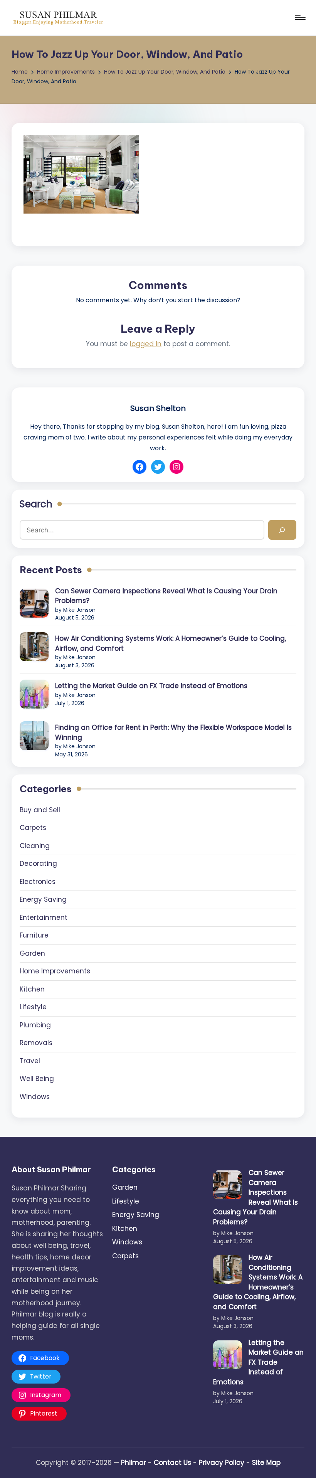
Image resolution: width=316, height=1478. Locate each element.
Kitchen (32, 989)
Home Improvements (55, 971)
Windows (35, 1096)
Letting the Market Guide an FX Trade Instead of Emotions (151, 685)
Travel (30, 1061)
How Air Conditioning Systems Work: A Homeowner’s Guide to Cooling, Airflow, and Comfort (170, 643)
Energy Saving (43, 899)
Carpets (33, 827)
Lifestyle (33, 1007)
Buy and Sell (40, 810)
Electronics (37, 881)
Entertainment (43, 917)
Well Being (37, 1078)
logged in (145, 343)
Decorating (38, 863)
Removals (36, 1042)
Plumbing (35, 1025)
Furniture (34, 935)
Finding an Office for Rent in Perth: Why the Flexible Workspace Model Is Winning (173, 732)
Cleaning (35, 845)
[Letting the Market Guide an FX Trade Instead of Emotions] (34, 694)
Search (36, 504)
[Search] (282, 530)
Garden (32, 953)
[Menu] (299, 17)
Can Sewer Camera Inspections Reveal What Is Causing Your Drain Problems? (166, 596)
